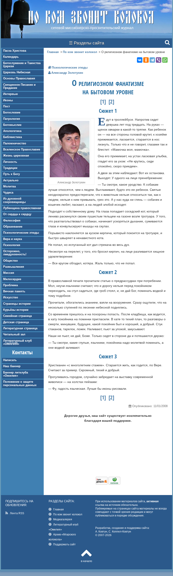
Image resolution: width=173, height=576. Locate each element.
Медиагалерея (62, 519)
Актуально (10, 180)
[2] (111, 101)
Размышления (13, 266)
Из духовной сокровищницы (14, 200)
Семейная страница (17, 316)
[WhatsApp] (165, 60)
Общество (10, 260)
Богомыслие (12, 125)
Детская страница (16, 322)
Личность (10, 162)
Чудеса (8, 192)
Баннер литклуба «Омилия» (15, 374)
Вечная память (14, 291)
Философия (11, 220)
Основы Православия (19, 78)
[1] (103, 101)
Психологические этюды (21, 232)
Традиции (10, 168)
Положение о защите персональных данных (19, 383)
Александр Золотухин (67, 72)
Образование (12, 226)
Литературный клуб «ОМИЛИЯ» (17, 342)
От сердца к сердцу (17, 214)
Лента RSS (17, 513)
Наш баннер (11, 366)
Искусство (10, 297)
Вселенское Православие (21, 149)
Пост (6, 106)
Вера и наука (12, 239)
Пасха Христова (14, 50)
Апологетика (12, 131)
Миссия (8, 272)
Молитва (9, 186)
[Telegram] (152, 60)
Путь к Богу (11, 174)
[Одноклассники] (146, 60)
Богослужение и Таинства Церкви (22, 64)
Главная (53, 52)
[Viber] (158, 60)
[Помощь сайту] (108, 483)
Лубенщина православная (22, 208)
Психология (11, 245)
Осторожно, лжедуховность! (14, 252)
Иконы (8, 100)
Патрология (11, 118)
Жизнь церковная (16, 155)
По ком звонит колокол (80, 52)
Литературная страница (20, 328)
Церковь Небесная (16, 72)
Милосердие (12, 279)
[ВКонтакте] (139, 60)
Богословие (11, 112)
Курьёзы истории (15, 309)
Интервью (10, 94)
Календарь (11, 56)
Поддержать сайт (64, 544)
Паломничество (14, 143)
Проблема (10, 285)
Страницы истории (17, 303)
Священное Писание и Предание (19, 86)
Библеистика (12, 137)
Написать (10, 360)
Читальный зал (14, 334)
